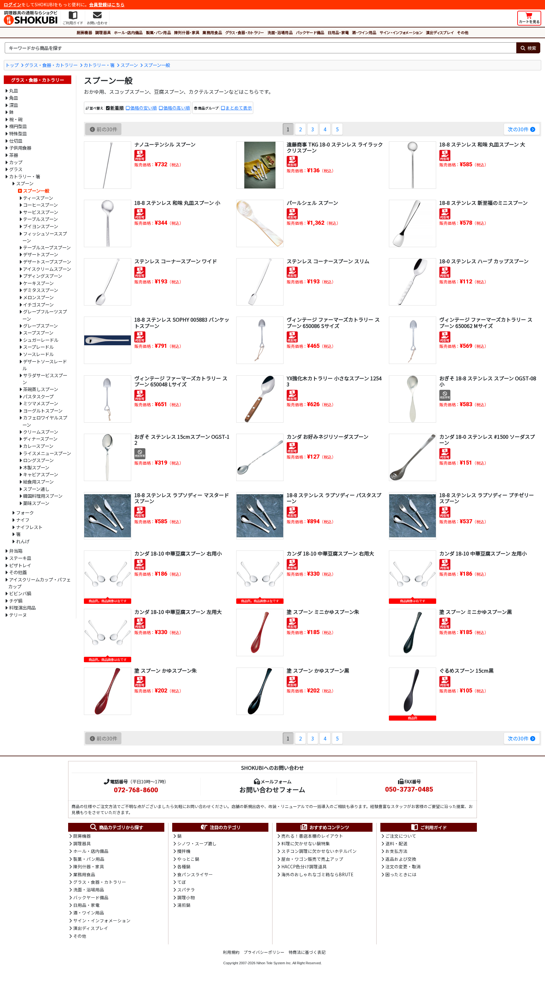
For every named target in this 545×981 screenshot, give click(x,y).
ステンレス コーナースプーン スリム (328, 261)
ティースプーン (38, 197)
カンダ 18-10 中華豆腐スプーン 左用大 (178, 611)
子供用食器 (20, 147)
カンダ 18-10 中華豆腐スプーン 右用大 (330, 553)
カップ (15, 162)
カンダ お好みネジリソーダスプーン (327, 436)
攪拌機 (183, 851)
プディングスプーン (42, 275)
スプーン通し (36, 488)
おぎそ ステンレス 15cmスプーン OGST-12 (182, 439)
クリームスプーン (40, 431)
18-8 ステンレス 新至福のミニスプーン (483, 202)
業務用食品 (212, 32)
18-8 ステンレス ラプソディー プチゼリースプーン (486, 498)
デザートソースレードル (44, 365)
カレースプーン (38, 446)
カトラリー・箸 (99, 65)
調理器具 (103, 32)
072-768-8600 (136, 790)
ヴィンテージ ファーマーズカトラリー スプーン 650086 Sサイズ (333, 322)
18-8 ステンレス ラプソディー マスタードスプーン (181, 498)
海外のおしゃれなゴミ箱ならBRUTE (317, 874)
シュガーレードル (40, 339)
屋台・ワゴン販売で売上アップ (312, 859)
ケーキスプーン (38, 283)
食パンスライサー (195, 874)
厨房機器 (84, 32)
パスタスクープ (38, 396)
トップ (12, 65)
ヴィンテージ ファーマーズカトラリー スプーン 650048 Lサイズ (180, 381)
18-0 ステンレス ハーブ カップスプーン (484, 261)
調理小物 (186, 897)
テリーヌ (18, 614)
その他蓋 (18, 572)
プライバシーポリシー (263, 952)
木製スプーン (36, 467)
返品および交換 (400, 859)
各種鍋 (183, 866)
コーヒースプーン (40, 204)
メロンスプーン (38, 297)
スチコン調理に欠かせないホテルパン (319, 851)
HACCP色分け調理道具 (304, 866)
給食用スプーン (38, 481)
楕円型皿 (18, 126)
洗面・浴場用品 (280, 32)
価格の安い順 (143, 107)
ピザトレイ (20, 565)
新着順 (117, 107)
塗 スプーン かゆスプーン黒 (318, 670)
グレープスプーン (40, 325)
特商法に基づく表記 (307, 952)
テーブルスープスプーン (47, 247)
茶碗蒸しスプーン (40, 389)
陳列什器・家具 (186, 32)
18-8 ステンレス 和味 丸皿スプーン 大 (482, 144)
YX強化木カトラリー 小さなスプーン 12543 (334, 381)
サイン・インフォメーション (401, 32)
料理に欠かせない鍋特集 (305, 843)
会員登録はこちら (107, 4)
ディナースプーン (40, 438)
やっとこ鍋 (188, 859)
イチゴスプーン (38, 304)
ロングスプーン (38, 460)
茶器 (13, 155)
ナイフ (22, 519)
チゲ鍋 (15, 600)
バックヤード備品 (310, 32)
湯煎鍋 (183, 905)
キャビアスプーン (40, 474)
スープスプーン (38, 332)
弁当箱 (15, 550)
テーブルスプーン (40, 219)
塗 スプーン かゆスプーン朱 (165, 670)
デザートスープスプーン (47, 261)
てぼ (181, 882)
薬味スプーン (36, 503)
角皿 (13, 97)
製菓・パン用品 (158, 32)
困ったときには (400, 874)
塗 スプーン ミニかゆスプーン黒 (475, 611)
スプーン (129, 65)
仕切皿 (15, 140)
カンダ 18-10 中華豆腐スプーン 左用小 (483, 553)
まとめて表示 (239, 107)
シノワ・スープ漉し (197, 843)
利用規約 (231, 952)
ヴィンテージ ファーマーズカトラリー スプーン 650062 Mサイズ (485, 322)
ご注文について (400, 836)
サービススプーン (40, 212)
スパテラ (186, 889)
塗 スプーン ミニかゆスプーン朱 (323, 611)
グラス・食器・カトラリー (244, 32)
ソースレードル (38, 354)
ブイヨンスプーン (40, 226)
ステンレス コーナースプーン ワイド (175, 261)
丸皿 (13, 90)
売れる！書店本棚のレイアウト (312, 836)
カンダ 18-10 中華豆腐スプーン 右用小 (178, 553)
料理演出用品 (22, 607)
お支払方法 (396, 851)
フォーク (25, 512)
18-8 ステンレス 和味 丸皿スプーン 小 (177, 202)
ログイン (12, 4)
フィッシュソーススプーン (44, 237)
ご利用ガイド (433, 827)
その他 (462, 32)
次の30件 (518, 129)
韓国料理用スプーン (42, 495)
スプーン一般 (157, 65)
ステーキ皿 (20, 558)
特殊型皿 (18, 133)
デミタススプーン (40, 290)
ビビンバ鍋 (20, 593)
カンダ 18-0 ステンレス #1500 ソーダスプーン (487, 439)
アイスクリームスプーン (47, 268)
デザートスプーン (40, 254)
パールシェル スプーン (312, 202)
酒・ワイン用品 (364, 32)
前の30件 (107, 129)
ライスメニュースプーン (47, 453)
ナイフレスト (29, 527)
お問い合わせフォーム (272, 789)
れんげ (22, 541)
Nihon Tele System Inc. (274, 963)
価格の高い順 (176, 107)
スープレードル (38, 346)
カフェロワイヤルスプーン (44, 421)
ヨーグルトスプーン (42, 410)
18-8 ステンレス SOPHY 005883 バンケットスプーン (181, 322)
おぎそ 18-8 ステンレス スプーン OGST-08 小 (487, 381)
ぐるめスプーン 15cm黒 (466, 670)
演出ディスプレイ (440, 32)
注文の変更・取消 (403, 866)
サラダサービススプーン (44, 379)
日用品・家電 (338, 32)
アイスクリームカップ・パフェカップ (39, 583)
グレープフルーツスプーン (44, 315)
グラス (15, 169)
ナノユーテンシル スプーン (165, 144)
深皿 (13, 105)
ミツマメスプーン (40, 403)
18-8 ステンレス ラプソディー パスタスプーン (334, 498)
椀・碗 (15, 119)
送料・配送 (396, 843)
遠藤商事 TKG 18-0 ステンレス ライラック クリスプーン (335, 147)
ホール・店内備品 (128, 32)
